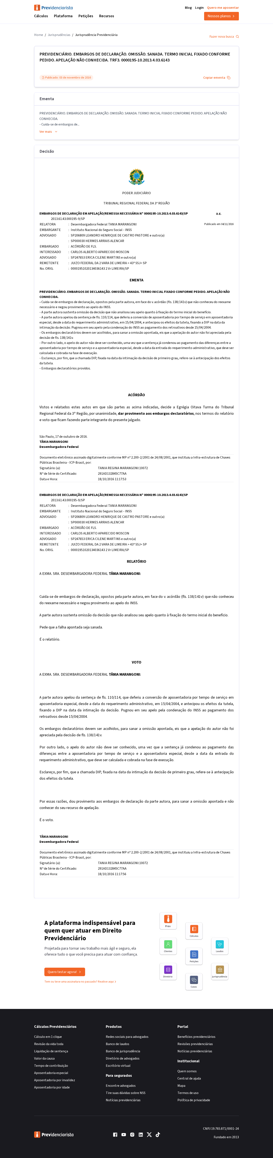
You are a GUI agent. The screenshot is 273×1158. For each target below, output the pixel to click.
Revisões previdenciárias (195, 1044)
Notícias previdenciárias (123, 1100)
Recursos (106, 16)
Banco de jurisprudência (123, 1051)
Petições (85, 16)
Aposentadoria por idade (52, 1087)
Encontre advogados (121, 1086)
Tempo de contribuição (51, 1066)
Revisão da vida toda (48, 1044)
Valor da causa (44, 1058)
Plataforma (63, 16)
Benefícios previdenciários (196, 1037)
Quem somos (187, 1071)
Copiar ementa (214, 77)
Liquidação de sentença (51, 1051)
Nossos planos (219, 16)
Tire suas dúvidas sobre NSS (125, 1093)
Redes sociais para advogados (127, 1037)
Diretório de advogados (122, 1058)
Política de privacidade (193, 1100)
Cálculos (41, 16)
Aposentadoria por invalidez (54, 1080)
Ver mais (45, 131)
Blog (188, 7)
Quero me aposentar (223, 7)
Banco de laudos (117, 1044)
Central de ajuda (189, 1078)
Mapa (181, 1086)
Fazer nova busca (221, 36)
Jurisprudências (59, 35)
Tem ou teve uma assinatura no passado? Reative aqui (79, 982)
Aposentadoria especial (51, 1073)
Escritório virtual (118, 1066)
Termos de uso (188, 1093)
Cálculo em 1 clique (48, 1037)
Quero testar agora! (62, 972)
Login (199, 7)
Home (38, 35)
